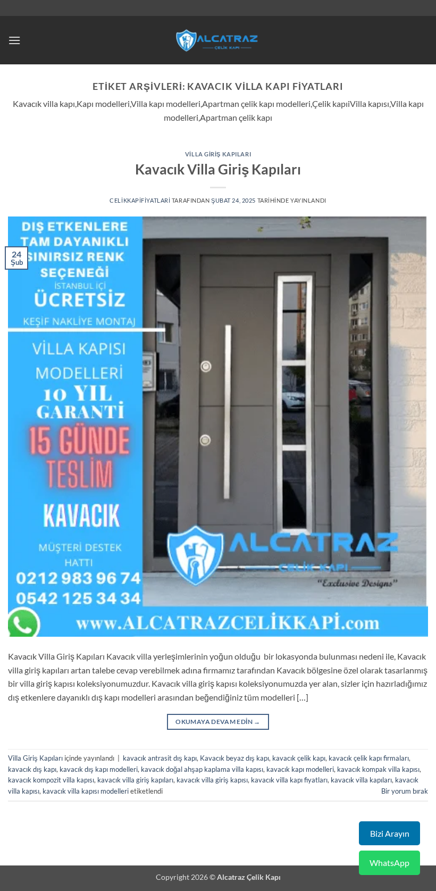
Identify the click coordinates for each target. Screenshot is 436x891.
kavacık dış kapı (32, 769)
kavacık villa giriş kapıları (135, 780)
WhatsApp (389, 862)
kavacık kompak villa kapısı (378, 769)
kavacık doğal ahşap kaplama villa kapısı (202, 769)
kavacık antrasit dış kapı (160, 758)
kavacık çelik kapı (298, 758)
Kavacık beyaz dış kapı (234, 758)
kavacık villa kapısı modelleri (86, 791)
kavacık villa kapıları (361, 780)
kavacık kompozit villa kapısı (51, 780)
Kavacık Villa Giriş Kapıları (218, 169)
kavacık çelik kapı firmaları (369, 758)
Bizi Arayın (389, 833)
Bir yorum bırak (404, 791)
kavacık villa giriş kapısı (212, 780)
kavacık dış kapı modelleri (99, 769)
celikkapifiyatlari (140, 200)
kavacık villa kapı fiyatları (289, 780)
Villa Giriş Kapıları (218, 154)
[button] (14, 40)
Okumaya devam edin (217, 722)
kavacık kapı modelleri (300, 769)
